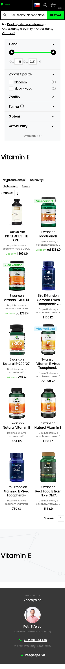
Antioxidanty (44, 29)
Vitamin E (8, 33)
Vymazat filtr (32, 136)
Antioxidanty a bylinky (17, 29)
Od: (11, 61)
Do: (26, 61)
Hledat (56, 15)
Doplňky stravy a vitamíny (25, 24)
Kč (39, 61)
